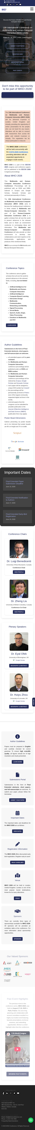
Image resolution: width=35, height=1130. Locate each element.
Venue (17, 898)
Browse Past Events (17, 1074)
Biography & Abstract (19, 665)
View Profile (19, 572)
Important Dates (17, 62)
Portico (26, 392)
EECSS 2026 (26, 169)
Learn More (11, 325)
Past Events (17, 70)
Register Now (17, 54)
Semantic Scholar (22, 383)
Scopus (18, 381)
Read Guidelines (18, 862)
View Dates (17, 831)
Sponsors (17, 939)
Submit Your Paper (17, 46)
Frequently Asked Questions (9, 1121)
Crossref (26, 388)
